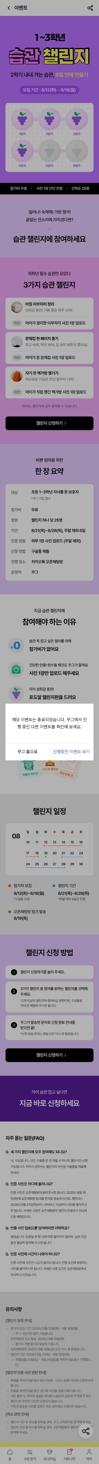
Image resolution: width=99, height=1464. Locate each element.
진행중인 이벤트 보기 (71, 752)
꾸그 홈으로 (27, 751)
